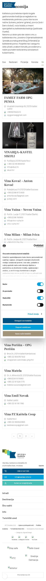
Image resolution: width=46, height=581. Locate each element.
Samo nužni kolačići (23, 334)
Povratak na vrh (23, 575)
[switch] (40, 291)
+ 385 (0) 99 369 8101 (16, 164)
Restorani (13, 62)
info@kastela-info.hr (23, 477)
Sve (4, 62)
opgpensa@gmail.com (16, 115)
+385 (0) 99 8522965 (16, 422)
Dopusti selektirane (23, 327)
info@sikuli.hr (13, 167)
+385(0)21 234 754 (15, 242)
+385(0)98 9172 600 (15, 192)
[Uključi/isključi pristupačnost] (4, 576)
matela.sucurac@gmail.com (19, 385)
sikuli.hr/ (11, 170)
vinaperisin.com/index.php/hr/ (20, 360)
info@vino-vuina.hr (15, 220)
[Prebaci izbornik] (41, 5)
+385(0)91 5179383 (15, 378)
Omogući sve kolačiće (23, 321)
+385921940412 (14, 112)
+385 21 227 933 (23, 471)
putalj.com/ (12, 199)
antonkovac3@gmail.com (17, 195)
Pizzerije (24, 62)
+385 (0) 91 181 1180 (15, 403)
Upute (41, 466)
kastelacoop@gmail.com (17, 425)
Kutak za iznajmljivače (23, 483)
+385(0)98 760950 (15, 217)
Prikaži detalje (33, 314)
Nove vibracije (39, 529)
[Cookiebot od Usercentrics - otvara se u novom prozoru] (33, 245)
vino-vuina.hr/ (13, 224)
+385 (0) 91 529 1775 (16, 381)
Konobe (34, 62)
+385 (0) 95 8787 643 (16, 356)
